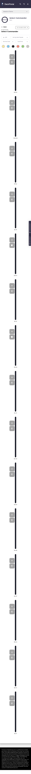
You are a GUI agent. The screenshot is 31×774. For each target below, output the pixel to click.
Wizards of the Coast (17, 751)
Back (5, 27)
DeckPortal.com (11, 749)
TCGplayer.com (24, 765)
